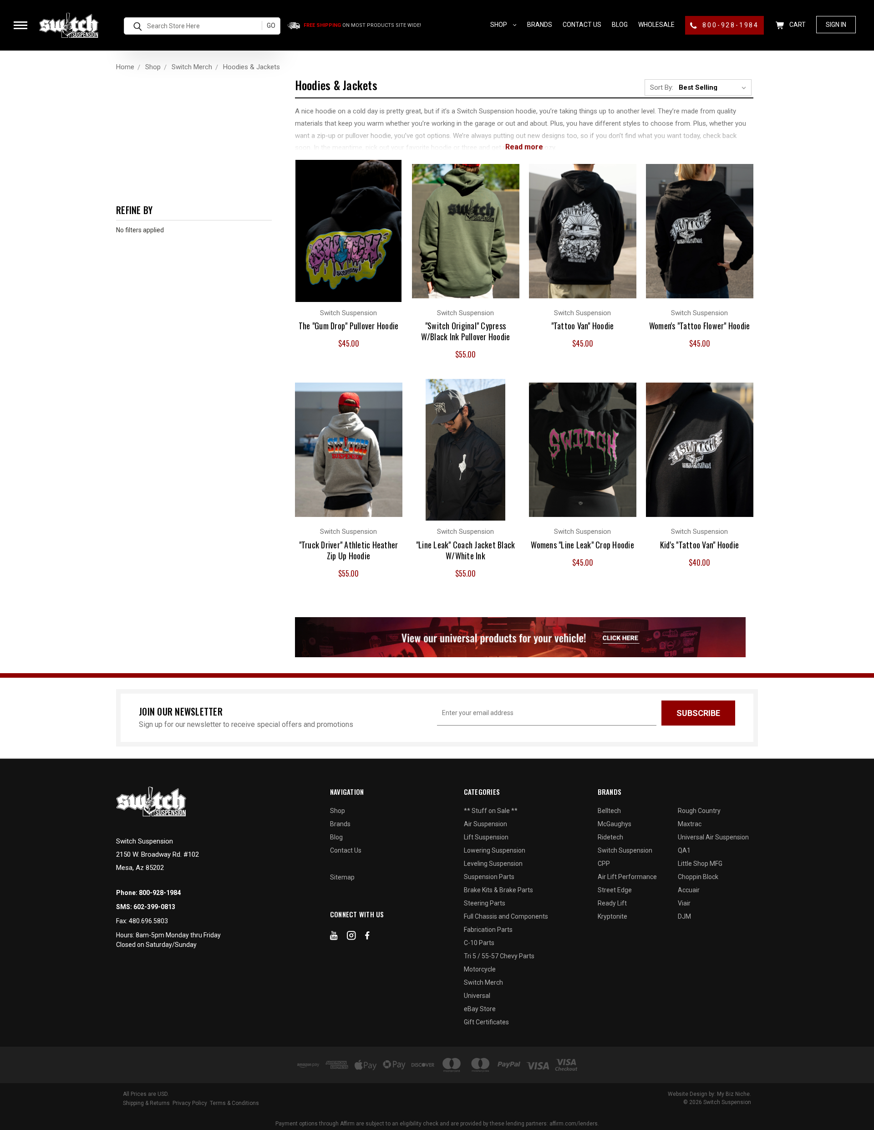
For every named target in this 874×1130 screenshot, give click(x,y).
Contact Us (582, 24)
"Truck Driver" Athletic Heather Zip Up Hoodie (348, 550)
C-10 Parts (479, 942)
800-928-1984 (729, 25)
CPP (604, 863)
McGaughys (614, 824)
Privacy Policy (190, 1103)
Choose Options (349, 239)
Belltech (609, 810)
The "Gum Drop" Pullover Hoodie (349, 326)
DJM (684, 916)
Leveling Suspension (493, 863)
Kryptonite (612, 916)
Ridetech (610, 837)
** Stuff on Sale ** (491, 810)
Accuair (689, 890)
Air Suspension (485, 824)
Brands (539, 24)
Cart (797, 24)
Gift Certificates (486, 1022)
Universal (477, 995)
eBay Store (480, 1008)
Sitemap (342, 877)
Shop (499, 24)
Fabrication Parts (488, 929)
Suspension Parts (489, 876)
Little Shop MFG (700, 863)
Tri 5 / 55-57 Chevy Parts (499, 956)
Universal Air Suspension (713, 837)
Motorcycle (480, 969)
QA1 (684, 850)
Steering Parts (484, 903)
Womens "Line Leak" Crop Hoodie (582, 545)
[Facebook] (367, 937)
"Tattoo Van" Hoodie (582, 326)
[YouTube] (334, 937)
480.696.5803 (148, 921)
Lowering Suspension (494, 850)
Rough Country (699, 810)
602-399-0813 (154, 906)
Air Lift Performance (627, 876)
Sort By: (661, 87)
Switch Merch (483, 982)
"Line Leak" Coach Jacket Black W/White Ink (465, 550)
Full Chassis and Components (506, 916)
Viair (684, 903)
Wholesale (656, 24)
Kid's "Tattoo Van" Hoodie (699, 545)
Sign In (836, 24)
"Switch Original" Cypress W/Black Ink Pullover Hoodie (465, 331)
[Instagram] (351, 937)
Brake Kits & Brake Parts (498, 890)
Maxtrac (689, 824)
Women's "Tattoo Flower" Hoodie (699, 326)
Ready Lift (612, 903)
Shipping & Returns (146, 1103)
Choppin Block (698, 876)
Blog (620, 24)
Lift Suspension (486, 837)
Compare (343, 221)
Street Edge (615, 890)
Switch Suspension (625, 850)
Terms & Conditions (234, 1103)
